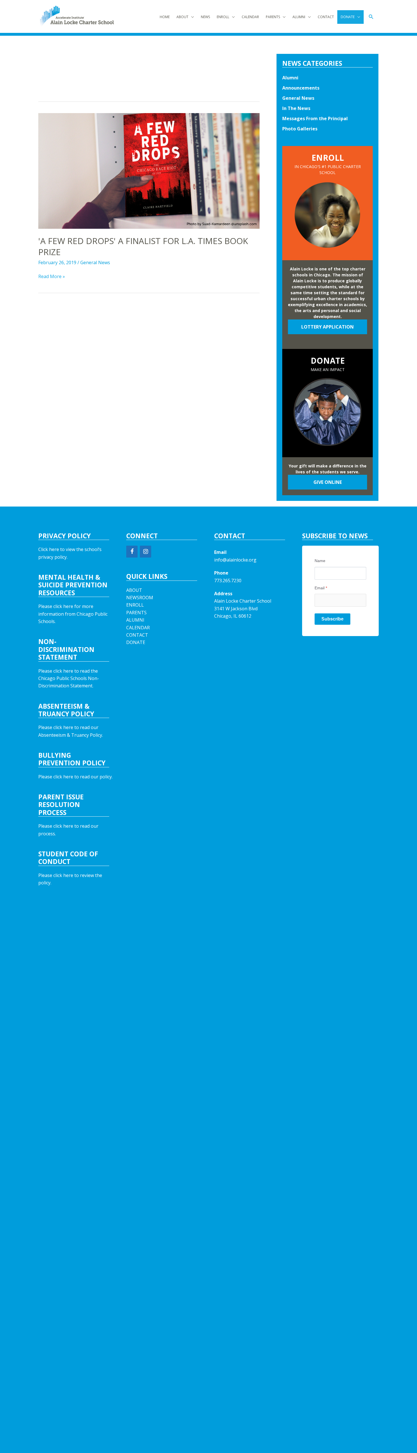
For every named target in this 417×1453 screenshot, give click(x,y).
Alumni (290, 78)
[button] (371, 17)
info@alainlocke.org (235, 560)
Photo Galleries (299, 129)
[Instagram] (145, 552)
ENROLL (223, 16)
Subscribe (332, 619)
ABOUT (182, 16)
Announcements (300, 88)
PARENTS (273, 16)
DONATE (348, 16)
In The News (296, 108)
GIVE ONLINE (327, 482)
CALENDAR (250, 16)
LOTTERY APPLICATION (327, 327)
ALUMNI (298, 16)
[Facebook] (132, 552)
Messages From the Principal (315, 118)
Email (321, 588)
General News (95, 262)
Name (320, 560)
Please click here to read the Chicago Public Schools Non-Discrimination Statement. (68, 678)
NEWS (205, 16)
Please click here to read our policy (75, 777)
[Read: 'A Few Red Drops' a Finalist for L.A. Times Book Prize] (149, 171)
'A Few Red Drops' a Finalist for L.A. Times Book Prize (143, 246)
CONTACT (326, 16)
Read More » (51, 276)
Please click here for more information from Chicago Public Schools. (73, 613)
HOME (165, 16)
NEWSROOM (139, 597)
